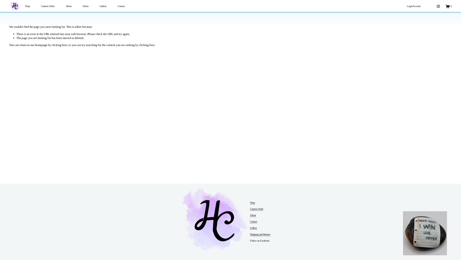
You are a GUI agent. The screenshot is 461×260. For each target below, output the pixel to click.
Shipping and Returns (260, 234)
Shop (27, 6)
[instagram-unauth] (438, 6)
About (69, 6)
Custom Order (48, 6)
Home (85, 6)
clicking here (59, 45)
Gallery (103, 6)
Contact (121, 6)
